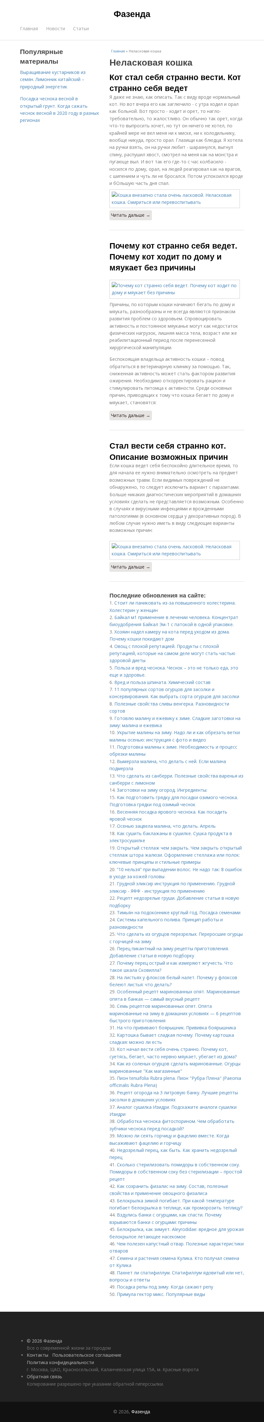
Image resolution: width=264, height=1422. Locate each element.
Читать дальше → (130, 215)
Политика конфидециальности (60, 1362)
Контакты (37, 1355)
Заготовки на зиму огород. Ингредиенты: (162, 790)
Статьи (81, 28)
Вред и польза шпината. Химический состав (162, 682)
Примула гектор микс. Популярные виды (161, 1294)
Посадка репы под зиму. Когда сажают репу (165, 1287)
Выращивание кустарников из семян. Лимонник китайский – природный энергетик (53, 79)
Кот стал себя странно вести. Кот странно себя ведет (175, 82)
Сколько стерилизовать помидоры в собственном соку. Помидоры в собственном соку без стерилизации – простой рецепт (175, 1172)
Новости (55, 28)
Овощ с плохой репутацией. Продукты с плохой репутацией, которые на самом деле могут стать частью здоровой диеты (172, 653)
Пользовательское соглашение (86, 1355)
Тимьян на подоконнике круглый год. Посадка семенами (178, 912)
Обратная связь (44, 1376)
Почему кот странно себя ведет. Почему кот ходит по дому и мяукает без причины (173, 256)
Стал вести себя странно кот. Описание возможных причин (168, 451)
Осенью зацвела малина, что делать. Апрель (166, 826)
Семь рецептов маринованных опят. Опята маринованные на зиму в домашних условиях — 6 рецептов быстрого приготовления (175, 1013)
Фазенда (132, 13)
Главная (29, 28)
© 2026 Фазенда (44, 1341)
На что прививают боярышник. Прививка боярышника (176, 1028)
